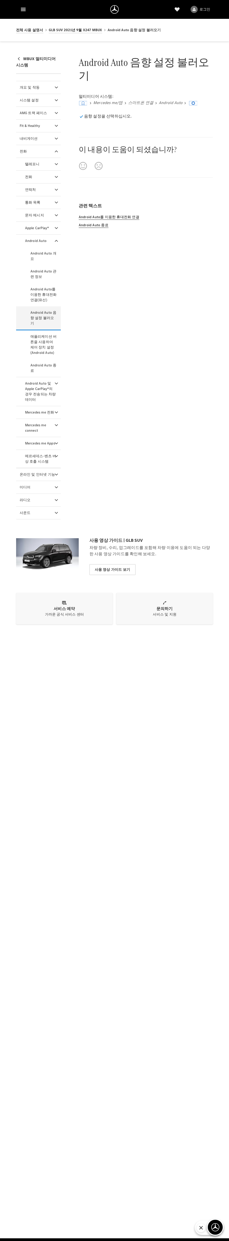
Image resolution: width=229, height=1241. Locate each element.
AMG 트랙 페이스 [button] (33, 113)
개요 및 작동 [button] (30, 87)
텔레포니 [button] (32, 164)
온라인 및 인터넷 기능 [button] (37, 474)
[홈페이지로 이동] (114, 9)
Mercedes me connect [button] (35, 428)
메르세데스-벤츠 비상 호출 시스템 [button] (40, 459)
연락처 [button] (30, 189)
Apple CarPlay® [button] (37, 228)
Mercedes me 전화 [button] (39, 412)
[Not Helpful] (98, 166)
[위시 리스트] (177, 9)
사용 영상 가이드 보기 (112, 569)
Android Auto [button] (36, 240)
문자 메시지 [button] (34, 215)
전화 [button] (23, 151)
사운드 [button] (25, 512)
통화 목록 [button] (32, 202)
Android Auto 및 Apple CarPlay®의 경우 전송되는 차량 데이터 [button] (40, 391)
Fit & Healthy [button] (30, 125)
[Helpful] (83, 166)
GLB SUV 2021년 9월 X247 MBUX (75, 30)
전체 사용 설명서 (29, 30)
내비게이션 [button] (29, 138)
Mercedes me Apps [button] (40, 443)
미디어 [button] (25, 487)
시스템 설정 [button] (29, 100)
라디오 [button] (25, 500)
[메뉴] (23, 9)
